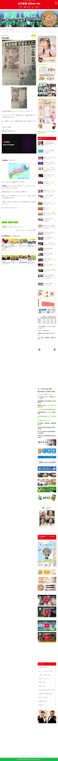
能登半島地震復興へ (48, 249)
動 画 (25, 7)
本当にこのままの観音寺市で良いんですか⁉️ (49, 227)
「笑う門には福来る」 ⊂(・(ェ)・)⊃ (49, 197)
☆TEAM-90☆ (42, 667)
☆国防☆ (11, 222)
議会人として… (47, 208)
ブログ (33, 7)
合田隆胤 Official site (29, 3)
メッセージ (29, 7)
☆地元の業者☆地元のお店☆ (46, 689)
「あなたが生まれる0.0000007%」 (48, 220)
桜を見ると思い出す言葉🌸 (49, 233)
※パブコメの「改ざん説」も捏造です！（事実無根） (49, 169)
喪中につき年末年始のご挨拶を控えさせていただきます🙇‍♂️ (46, 277)
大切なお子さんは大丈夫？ (49, 163)
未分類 (16, 222)
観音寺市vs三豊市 (48, 254)
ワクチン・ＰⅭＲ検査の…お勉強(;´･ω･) (49, 152)
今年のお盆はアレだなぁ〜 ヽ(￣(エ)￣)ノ (49, 176)
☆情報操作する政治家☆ (45, 693)
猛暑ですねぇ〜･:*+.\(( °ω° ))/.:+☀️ (49, 191)
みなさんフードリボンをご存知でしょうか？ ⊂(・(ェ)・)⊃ (46, 184)
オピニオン (37, 7)
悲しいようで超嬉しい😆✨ (49, 265)
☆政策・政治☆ (43, 697)
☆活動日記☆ (42, 701)
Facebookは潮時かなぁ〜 (49, 284)
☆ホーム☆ (21, 7)
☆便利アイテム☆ (43, 678)
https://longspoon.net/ (43, 64)
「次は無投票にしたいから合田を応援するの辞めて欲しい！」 (46, 144)
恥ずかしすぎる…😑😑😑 (49, 214)
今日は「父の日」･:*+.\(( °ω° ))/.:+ (49, 203)
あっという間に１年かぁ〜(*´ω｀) (49, 243)
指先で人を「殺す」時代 (49, 158)
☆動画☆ (5, 222)
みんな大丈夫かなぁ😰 (49, 270)
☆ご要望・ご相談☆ (44, 674)
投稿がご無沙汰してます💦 (49, 259)
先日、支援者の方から (49, 238)
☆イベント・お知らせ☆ (45, 671)
